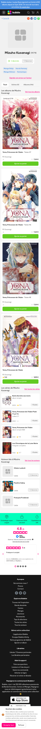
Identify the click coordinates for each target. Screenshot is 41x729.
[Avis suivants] (38, 554)
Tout (5, 85)
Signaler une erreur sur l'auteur (20, 78)
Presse (20, 586)
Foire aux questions (21, 664)
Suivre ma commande (20, 670)
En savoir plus (25, 7)
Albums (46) (28, 85)
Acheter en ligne (21, 673)
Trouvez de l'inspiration (20, 602)
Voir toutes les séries (32, 389)
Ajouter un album (20, 643)
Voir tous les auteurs (32, 460)
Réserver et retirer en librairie (20, 676)
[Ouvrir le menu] (4, 12)
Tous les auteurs (21, 625)
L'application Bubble (20, 634)
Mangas (21, 611)
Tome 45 (6, 18)
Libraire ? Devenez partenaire (20, 652)
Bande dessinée (20, 605)
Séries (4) (15, 85)
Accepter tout (8, 725)
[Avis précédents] (2, 554)
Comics (20, 608)
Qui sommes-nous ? (20, 583)
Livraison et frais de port (20, 667)
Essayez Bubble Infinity (20, 637)
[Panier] (33, 12)
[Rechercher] (28, 12)
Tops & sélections (20, 619)
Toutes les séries (20, 622)
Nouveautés (20, 617)
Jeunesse (20, 614)
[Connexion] (38, 12)
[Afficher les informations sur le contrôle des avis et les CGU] (33, 539)
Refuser (21, 725)
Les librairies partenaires (21, 655)
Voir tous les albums (32, 92)
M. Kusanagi (7, 157)
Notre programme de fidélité (20, 640)
